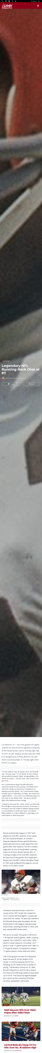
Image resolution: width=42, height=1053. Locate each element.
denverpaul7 (18, 1050)
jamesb (16, 1016)
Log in (39, 1)
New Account (34, 1)
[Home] (5, 6)
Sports (6, 361)
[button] (11, 384)
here (6, 781)
